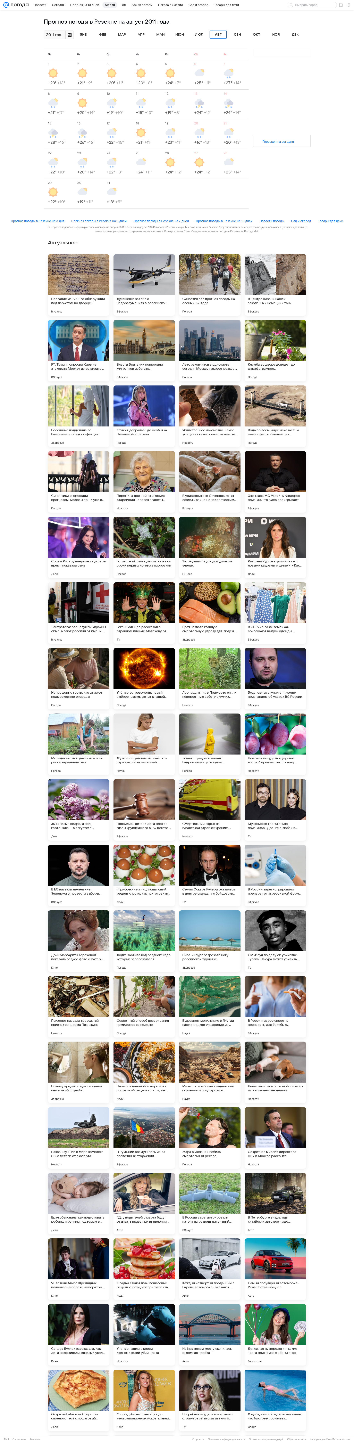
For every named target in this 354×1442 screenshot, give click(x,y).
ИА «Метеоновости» (338, 1439)
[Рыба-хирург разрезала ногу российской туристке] (210, 941)
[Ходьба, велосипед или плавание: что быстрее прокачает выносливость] (275, 1400)
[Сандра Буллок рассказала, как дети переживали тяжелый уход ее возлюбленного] (78, 1335)
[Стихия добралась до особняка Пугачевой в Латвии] (144, 416)
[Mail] (6, 5)
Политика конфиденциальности (226, 1439)
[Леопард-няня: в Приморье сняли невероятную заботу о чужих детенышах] (210, 678)
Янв (83, 34)
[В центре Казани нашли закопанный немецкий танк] (275, 285)
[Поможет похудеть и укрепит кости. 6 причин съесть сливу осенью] (275, 744)
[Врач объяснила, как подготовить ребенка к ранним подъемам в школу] (78, 1203)
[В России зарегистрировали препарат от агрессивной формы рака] (275, 875)
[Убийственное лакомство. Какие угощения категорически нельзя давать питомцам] (210, 416)
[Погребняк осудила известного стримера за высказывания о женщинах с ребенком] (210, 1400)
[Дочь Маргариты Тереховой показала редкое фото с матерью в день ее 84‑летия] (78, 941)
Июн (179, 34)
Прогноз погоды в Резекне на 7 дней (161, 221)
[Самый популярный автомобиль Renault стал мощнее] (275, 1269)
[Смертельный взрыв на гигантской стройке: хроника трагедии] (210, 810)
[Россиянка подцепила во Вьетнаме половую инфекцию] (78, 416)
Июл (199, 34)
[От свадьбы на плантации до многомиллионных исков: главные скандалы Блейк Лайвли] (144, 1400)
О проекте (198, 1439)
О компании (19, 1439)
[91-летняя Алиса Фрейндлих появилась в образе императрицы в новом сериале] (78, 1269)
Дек (295, 34)
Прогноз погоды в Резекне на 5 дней (99, 221)
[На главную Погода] (19, 5)
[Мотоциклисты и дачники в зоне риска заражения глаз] (78, 744)
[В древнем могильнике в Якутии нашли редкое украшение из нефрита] (210, 1006)
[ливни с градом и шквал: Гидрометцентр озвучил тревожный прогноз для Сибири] (210, 744)
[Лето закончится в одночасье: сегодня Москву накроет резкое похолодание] (210, 350)
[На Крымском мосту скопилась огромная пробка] (210, 1335)
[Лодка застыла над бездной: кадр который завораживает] (144, 941)
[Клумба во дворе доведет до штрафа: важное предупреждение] (275, 350)
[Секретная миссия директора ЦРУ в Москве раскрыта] (275, 1138)
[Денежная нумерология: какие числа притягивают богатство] (275, 1335)
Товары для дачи (330, 221)
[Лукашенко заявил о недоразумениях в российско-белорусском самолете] (144, 285)
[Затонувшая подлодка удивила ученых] (210, 547)
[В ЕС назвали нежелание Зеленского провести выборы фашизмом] (78, 875)
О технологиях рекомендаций (266, 1439)
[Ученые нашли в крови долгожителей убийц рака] (144, 1335)
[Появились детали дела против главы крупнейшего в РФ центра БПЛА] (144, 810)
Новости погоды (272, 221)
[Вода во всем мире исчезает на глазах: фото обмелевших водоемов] (275, 416)
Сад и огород (301, 221)
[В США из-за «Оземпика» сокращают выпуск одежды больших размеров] (275, 613)
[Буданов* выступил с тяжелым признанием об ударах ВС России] (275, 678)
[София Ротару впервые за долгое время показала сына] (78, 547)
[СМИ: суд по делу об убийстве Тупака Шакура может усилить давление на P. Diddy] (275, 941)
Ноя (276, 34)
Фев (102, 34)
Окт (256, 34)
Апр (141, 34)
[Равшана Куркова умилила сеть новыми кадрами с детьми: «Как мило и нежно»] (275, 547)
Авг (218, 34)
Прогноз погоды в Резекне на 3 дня (37, 221)
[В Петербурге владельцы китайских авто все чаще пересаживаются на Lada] (275, 1203)
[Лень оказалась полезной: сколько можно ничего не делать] (275, 1072)
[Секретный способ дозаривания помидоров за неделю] (144, 1006)
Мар (122, 34)
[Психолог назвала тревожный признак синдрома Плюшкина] (78, 1006)
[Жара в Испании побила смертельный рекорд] (210, 1138)
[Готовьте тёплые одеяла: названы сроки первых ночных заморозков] (144, 547)
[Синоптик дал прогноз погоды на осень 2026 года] (210, 285)
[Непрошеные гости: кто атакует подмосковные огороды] (78, 678)
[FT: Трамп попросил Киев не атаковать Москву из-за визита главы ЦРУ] (78, 350)
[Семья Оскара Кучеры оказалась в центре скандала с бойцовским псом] (210, 875)
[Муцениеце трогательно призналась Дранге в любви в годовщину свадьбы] (275, 810)
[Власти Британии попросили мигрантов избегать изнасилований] (144, 350)
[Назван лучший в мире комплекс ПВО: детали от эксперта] (78, 1138)
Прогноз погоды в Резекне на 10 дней (224, 221)
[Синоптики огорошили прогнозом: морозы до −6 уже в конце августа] (78, 482)
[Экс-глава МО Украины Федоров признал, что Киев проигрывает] (275, 482)
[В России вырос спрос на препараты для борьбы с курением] (275, 1006)
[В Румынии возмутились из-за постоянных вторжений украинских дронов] (144, 1138)
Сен (237, 34)
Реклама (35, 1439)
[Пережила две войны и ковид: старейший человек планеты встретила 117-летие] (144, 482)
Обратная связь (296, 1439)
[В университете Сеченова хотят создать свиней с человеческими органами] (210, 482)
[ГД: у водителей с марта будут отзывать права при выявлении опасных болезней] (144, 1203)
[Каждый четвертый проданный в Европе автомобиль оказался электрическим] (210, 1269)
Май (160, 34)
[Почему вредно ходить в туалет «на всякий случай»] (78, 1072)
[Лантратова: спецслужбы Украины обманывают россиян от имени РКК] (78, 613)
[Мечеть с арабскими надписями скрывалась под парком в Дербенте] (210, 1072)
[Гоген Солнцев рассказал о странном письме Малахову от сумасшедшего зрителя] (144, 613)
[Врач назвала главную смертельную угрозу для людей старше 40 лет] (210, 613)
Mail (6, 1439)
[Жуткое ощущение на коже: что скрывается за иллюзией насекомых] (144, 744)
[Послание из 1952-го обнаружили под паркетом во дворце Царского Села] (78, 285)
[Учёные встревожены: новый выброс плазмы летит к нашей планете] (144, 678)
